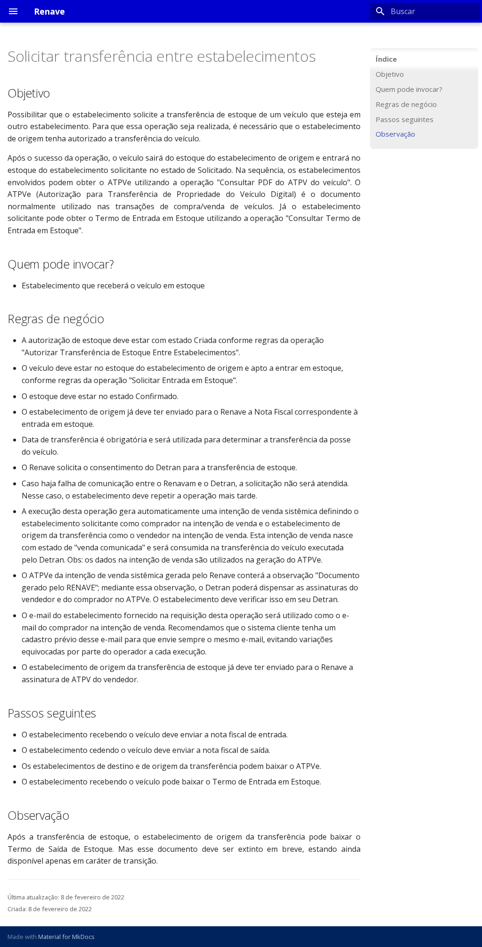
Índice (386, 59)
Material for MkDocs (66, 936)
